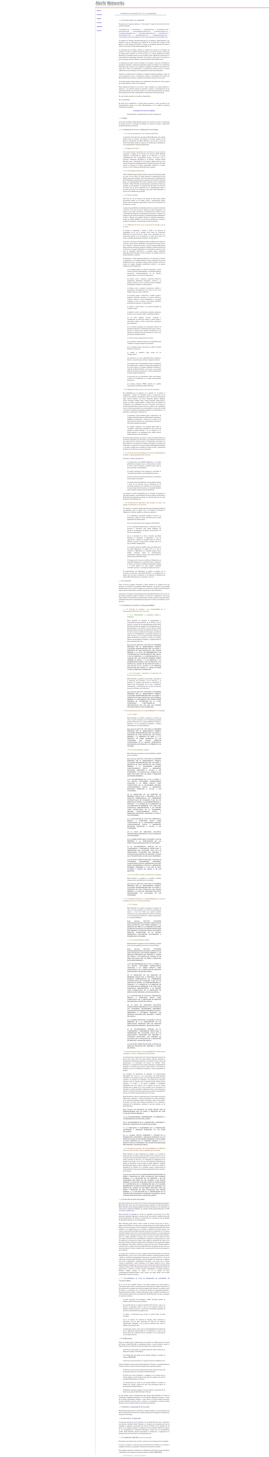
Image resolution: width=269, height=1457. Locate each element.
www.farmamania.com (142, 35)
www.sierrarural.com (150, 37)
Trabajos (99, 18)
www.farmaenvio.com (126, 35)
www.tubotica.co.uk (162, 29)
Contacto (99, 30)
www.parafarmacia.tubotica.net (141, 31)
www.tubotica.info (124, 31)
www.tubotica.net (124, 29)
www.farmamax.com (124, 37)
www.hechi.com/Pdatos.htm (126, 1211)
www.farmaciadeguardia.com (127, 33)
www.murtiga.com (162, 37)
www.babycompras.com (159, 31)
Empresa (99, 10)
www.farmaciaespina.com (159, 35)
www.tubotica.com (149, 29)
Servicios (99, 22)
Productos (99, 14)
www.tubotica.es (136, 29)
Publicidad (99, 26)
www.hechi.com (163, 33)
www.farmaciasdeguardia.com (146, 33)
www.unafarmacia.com (137, 37)
